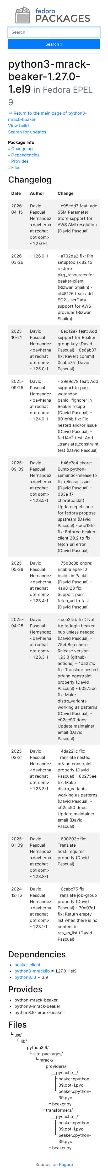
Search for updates (27, 131)
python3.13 (25, 977)
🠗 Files (14, 167)
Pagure (66, 1164)
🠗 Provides (18, 161)
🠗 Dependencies (23, 154)
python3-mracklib (32, 971)
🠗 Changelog (20, 148)
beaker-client (27, 964)
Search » (54, 44)
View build (18, 125)
